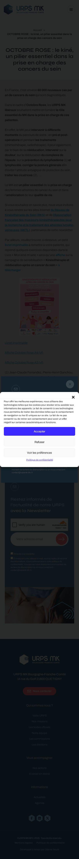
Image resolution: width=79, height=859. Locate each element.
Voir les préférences (39, 452)
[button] (73, 397)
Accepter (39, 431)
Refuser (39, 442)
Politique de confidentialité (39, 460)
